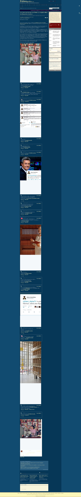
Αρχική (21, 15)
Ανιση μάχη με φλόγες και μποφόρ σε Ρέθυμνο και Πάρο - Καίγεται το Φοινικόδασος (24, 476)
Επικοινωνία (52, 494)
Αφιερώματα (59, 493)
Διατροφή (21, 6)
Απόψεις (54, 33)
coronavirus (51, 64)
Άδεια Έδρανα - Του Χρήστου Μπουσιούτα (56, 45)
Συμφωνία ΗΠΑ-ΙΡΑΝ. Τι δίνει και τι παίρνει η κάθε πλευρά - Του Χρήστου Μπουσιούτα (56, 35)
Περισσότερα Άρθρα (45, 469)
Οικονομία (34, 493)
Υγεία (42, 493)
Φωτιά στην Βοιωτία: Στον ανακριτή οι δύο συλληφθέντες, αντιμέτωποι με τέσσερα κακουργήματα (34, 8)
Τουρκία (50, 67)
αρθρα (52, 64)
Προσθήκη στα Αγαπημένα (38, 494)
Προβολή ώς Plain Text (46, 494)
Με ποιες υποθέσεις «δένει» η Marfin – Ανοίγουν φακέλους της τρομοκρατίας (43, 476)
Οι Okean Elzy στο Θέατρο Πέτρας (25, 463)
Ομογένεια (21, 493)
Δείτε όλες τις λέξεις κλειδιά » (57, 68)
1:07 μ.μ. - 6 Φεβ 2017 (24, 409)
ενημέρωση (51, 55)
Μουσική (44, 493)
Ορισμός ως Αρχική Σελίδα (32, 494)
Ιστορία (26, 493)
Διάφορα (56, 493)
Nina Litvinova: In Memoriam (53, 13)
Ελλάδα (21, 8)
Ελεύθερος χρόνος (52, 493)
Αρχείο (50, 494)
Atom (43, 494)
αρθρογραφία (56, 64)
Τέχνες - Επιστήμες (30, 493)
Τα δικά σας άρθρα (48, 493)
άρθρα (53, 64)
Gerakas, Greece (31, 409)
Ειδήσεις (23, 15)
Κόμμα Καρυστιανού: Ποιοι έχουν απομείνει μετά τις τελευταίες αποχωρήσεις (32, 462)
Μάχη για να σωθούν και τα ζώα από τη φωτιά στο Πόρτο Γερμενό (56, 39)
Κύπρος (37, 493)
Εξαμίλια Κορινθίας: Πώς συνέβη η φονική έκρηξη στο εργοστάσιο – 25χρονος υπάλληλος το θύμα (34, 476)
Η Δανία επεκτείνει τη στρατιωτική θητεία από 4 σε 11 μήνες (29, 468)
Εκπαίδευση (39, 493)
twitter (53, 55)
